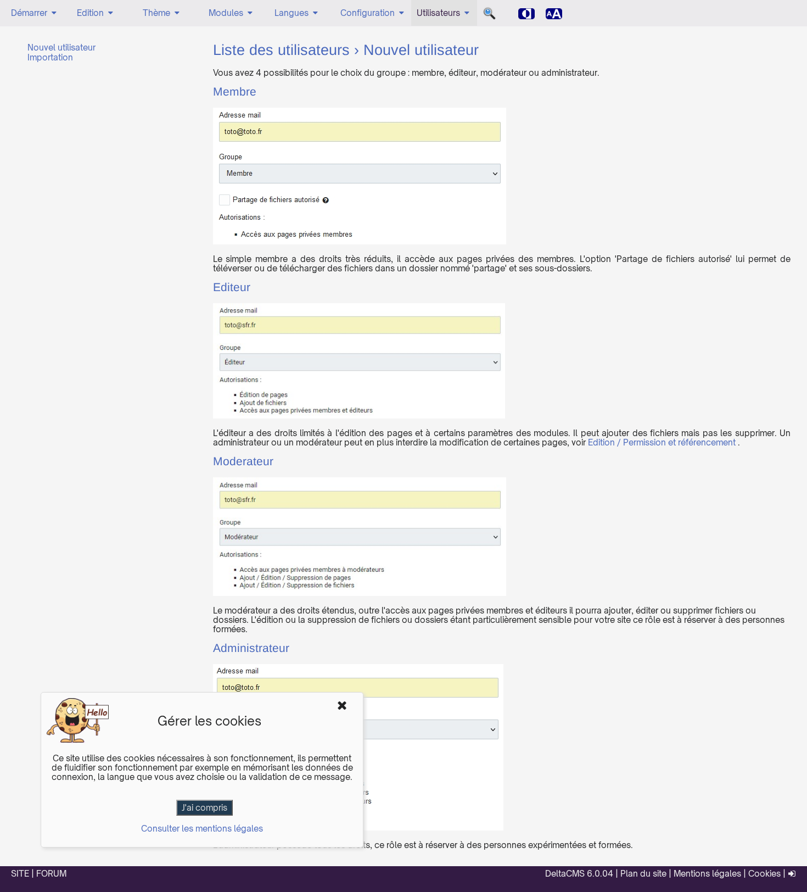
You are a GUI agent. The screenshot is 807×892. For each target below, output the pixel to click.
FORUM (51, 873)
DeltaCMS (565, 873)
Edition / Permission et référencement (662, 442)
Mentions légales (707, 873)
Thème (156, 13)
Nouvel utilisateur (61, 47)
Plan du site (643, 873)
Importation (50, 57)
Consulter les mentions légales (202, 828)
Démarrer (29, 13)
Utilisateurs (438, 13)
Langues (291, 13)
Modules (226, 13)
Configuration (367, 13)
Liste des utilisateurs (281, 51)
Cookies (764, 873)
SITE (20, 873)
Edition (90, 13)
